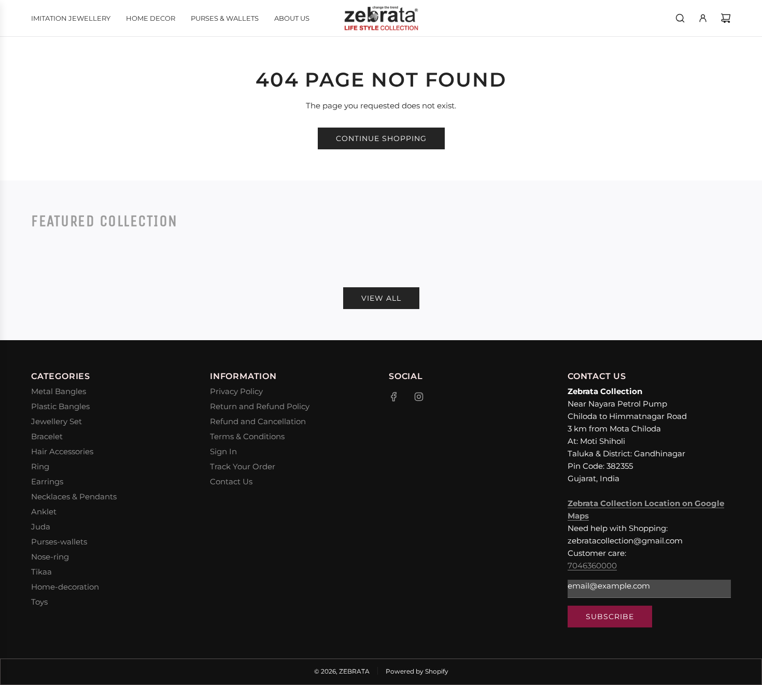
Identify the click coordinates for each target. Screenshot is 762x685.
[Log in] (703, 18)
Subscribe (610, 616)
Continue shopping (381, 138)
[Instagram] (418, 396)
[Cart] (725, 18)
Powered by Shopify (417, 671)
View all (381, 298)
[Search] (680, 18)
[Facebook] (394, 396)
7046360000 (592, 565)
